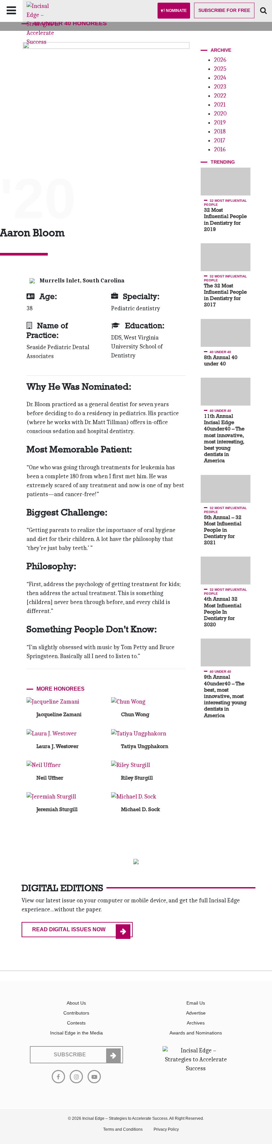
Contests (76, 1023)
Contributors (76, 1013)
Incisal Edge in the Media (76, 1032)
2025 (220, 68)
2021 (220, 104)
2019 (220, 122)
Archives (196, 1023)
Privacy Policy (166, 1129)
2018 (220, 131)
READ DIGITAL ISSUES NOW (68, 929)
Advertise (196, 1013)
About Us (76, 1003)
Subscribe (224, 10)
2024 (220, 77)
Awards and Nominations (196, 1032)
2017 (219, 140)
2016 (220, 149)
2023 (220, 86)
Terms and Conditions (123, 1129)
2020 (220, 113)
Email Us (195, 1003)
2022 (220, 95)
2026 (220, 59)
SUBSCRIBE (70, 1054)
